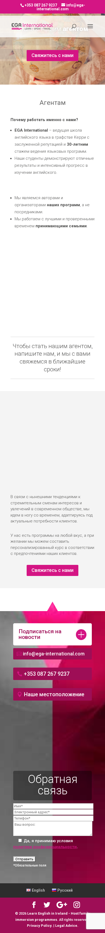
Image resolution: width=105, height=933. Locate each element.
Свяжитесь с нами (53, 55)
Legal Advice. (66, 926)
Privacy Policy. (40, 926)
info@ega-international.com (54, 654)
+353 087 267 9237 (46, 674)
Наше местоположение (54, 694)
